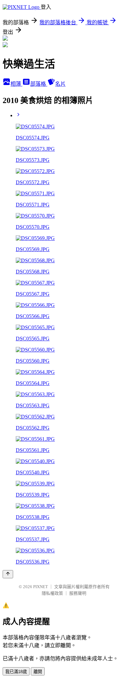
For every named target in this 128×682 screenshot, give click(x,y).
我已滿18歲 (16, 671)
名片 (60, 84)
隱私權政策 (52, 593)
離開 (37, 671)
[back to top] (8, 574)
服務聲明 (77, 593)
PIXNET (40, 586)
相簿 (16, 84)
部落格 (38, 84)
